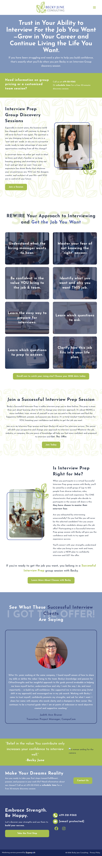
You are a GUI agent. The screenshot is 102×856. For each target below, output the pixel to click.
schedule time (63, 85)
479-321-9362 (69, 82)
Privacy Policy (95, 853)
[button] (94, 7)
